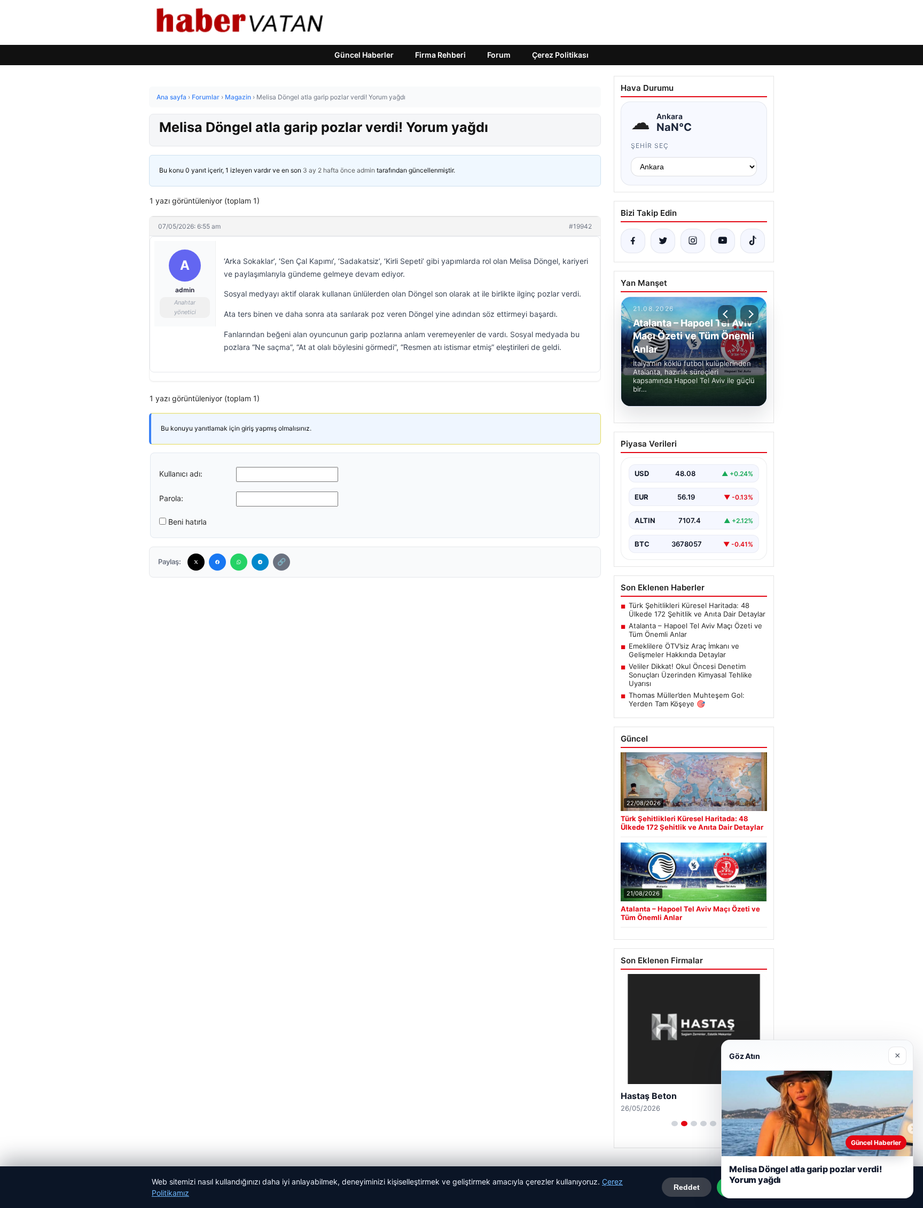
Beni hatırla (187, 521)
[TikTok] (752, 241)
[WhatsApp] (238, 562)
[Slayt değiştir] (674, 1123)
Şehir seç (650, 146)
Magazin (238, 97)
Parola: (171, 498)
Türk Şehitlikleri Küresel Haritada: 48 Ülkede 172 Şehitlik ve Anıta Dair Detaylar (697, 609)
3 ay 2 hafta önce (329, 170)
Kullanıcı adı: (180, 473)
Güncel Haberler (364, 54)
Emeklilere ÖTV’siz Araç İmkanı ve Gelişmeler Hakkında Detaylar (684, 650)
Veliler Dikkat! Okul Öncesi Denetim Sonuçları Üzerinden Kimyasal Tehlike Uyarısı (690, 675)
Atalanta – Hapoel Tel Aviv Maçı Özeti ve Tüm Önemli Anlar (695, 629)
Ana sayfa (171, 97)
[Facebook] (217, 562)
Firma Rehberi (440, 54)
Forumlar (206, 97)
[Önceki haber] (727, 314)
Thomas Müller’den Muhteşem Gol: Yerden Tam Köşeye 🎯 (687, 699)
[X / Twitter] (663, 241)
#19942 (580, 226)
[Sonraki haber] (749, 314)
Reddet (687, 1187)
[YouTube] (722, 241)
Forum (499, 54)
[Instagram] (692, 241)
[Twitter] (196, 562)
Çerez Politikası (560, 54)
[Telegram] (260, 562)
